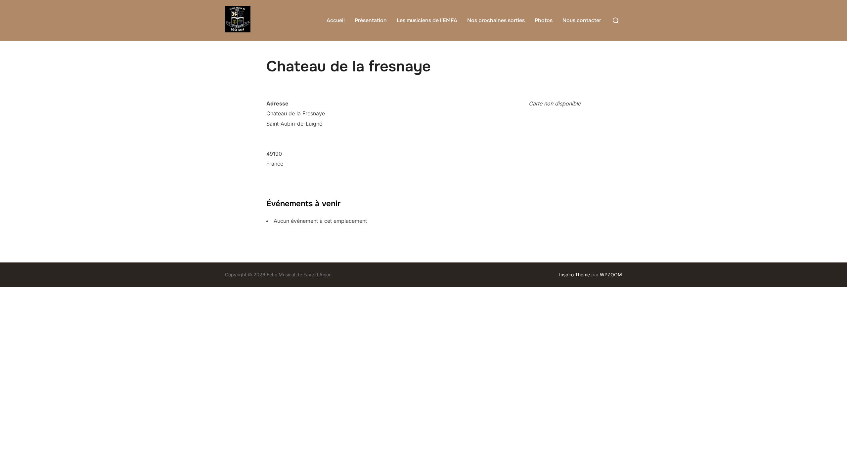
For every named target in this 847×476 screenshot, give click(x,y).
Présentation (371, 20)
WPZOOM (611, 274)
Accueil (336, 20)
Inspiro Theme (574, 274)
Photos (544, 20)
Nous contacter (581, 20)
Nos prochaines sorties (496, 20)
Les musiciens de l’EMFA (427, 20)
